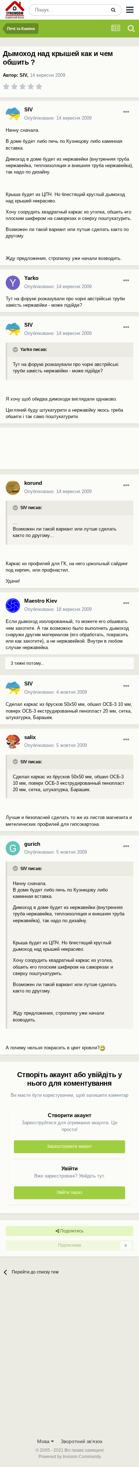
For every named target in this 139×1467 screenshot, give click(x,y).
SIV (23, 75)
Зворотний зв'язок (81, 1441)
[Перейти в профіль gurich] (13, 848)
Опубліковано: (58, 118)
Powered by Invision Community (69, 1456)
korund (33, 483)
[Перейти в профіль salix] (13, 741)
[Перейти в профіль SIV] (13, 114)
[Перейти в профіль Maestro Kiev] (13, 605)
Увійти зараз (69, 1192)
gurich (32, 844)
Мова (44, 1441)
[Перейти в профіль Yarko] (13, 283)
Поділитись (71, 1231)
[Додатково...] (126, 112)
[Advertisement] (57, 451)
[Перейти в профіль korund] (13, 488)
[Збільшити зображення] (102, 1047)
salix (30, 737)
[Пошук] (113, 10)
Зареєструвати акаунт (69, 1146)
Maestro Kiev (40, 601)
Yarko (31, 278)
